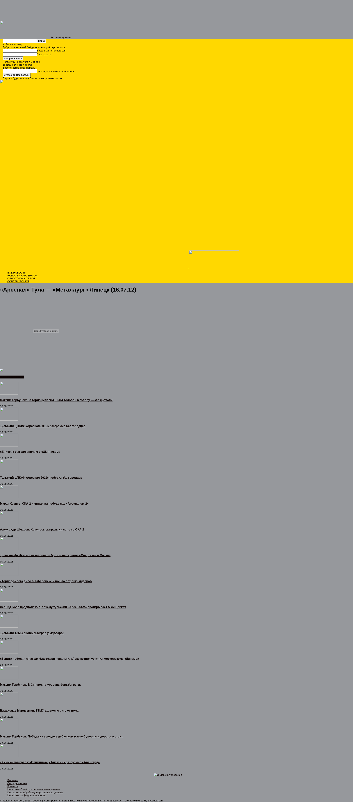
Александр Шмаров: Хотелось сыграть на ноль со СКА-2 (42, 529)
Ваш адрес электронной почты (55, 70)
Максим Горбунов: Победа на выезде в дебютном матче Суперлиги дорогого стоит (61, 736)
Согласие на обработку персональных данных (35, 792)
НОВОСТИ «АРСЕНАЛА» (22, 275)
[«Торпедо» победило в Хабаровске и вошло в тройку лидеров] (9, 575)
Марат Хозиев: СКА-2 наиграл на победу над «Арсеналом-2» (44, 503)
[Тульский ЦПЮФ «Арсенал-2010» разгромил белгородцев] (9, 419)
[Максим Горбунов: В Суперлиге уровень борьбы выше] (9, 678)
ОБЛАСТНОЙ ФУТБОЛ (21, 278)
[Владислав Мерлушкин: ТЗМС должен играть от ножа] (9, 704)
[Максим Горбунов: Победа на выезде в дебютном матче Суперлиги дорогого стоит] (9, 730)
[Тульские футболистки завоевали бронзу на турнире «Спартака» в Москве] (9, 549)
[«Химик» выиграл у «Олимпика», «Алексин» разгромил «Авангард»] (9, 756)
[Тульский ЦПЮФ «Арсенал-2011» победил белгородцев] (9, 471)
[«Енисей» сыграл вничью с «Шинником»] (9, 445)
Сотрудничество (17, 783)
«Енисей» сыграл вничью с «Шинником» (30, 451)
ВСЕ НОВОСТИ (16, 272)
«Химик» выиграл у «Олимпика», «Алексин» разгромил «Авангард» (50, 762)
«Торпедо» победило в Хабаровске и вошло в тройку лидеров (46, 581)
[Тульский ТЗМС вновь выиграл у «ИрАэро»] (9, 626)
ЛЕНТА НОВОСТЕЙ (12, 377)
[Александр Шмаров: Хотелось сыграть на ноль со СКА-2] (9, 523)
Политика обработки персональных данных (33, 789)
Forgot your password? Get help (21, 61)
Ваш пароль (44, 54)
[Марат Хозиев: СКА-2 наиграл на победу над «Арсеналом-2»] (9, 497)
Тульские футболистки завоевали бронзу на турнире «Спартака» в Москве (55, 555)
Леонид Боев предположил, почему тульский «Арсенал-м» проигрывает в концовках (63, 607)
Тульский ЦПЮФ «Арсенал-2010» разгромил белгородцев (42, 426)
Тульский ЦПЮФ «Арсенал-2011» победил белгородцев (41, 477)
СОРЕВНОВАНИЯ (18, 281)
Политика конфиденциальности (26, 795)
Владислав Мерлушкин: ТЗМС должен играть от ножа (39, 710)
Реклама (12, 780)
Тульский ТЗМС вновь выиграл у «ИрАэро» (32, 633)
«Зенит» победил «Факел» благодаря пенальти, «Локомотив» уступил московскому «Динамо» (69, 658)
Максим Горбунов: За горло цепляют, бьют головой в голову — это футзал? (56, 400)
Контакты (12, 786)
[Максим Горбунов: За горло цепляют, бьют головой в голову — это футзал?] (9, 393)
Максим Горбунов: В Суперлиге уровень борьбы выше (40, 684)
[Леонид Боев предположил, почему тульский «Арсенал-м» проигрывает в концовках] (9, 600)
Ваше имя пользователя (51, 50)
